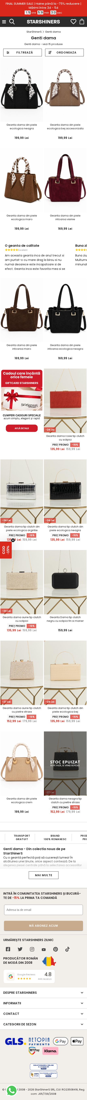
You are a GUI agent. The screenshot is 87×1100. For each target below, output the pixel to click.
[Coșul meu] (82, 22)
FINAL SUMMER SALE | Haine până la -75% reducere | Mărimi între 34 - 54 (43, 6)
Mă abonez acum (43, 925)
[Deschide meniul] (4, 21)
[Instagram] (32, 949)
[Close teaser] (13, 540)
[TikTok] (67, 949)
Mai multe (43, 875)
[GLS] (16, 1044)
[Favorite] (73, 22)
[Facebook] (8, 949)
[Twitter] (20, 949)
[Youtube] (43, 950)
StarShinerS (42, 1089)
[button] (6, 550)
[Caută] (12, 21)
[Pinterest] (55, 949)
